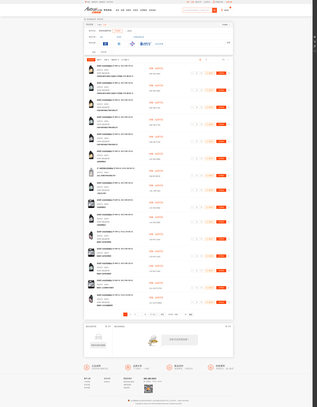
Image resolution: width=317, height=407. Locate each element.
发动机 (119, 37)
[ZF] (105, 44)
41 (145, 314)
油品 (101, 37)
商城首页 (102, 2)
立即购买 (221, 73)
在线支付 (107, 382)
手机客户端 (219, 2)
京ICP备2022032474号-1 (161, 401)
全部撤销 (225, 25)
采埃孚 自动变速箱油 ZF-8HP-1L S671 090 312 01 (115, 83)
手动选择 (117, 31)
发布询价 (152, 10)
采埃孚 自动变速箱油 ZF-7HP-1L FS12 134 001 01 (115, 232)
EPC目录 (110, 2)
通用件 (129, 31)
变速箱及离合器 (139, 37)
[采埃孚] (118, 44)
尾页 (162, 314)
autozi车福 (160, 44)
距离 (105, 60)
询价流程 (87, 388)
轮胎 (122, 10)
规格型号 (114, 60)
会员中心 (207, 2)
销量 (98, 60)
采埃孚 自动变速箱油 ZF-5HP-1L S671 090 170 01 (115, 66)
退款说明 (127, 388)
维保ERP (95, 2)
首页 (117, 10)
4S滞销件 (143, 10)
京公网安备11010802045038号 (140, 401)
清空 (109, 326)
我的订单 (198, 2)
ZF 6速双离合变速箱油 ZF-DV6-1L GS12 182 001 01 (115, 168)
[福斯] (132, 44)
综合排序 (91, 60)
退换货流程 (127, 385)
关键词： (101, 25)
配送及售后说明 (129, 382)
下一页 (152, 314)
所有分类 (100, 19)
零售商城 (108, 10)
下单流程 (87, 382)
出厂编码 (124, 60)
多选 (228, 42)
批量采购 (229, 2)
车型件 (135, 10)
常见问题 (87, 385)
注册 (192, 2)
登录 (187, 2)
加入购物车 (209, 73)
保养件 (128, 10)
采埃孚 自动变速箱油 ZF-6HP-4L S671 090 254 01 (115, 200)
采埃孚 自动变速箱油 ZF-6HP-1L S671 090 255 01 (115, 134)
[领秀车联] (145, 44)
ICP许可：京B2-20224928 (180, 401)
